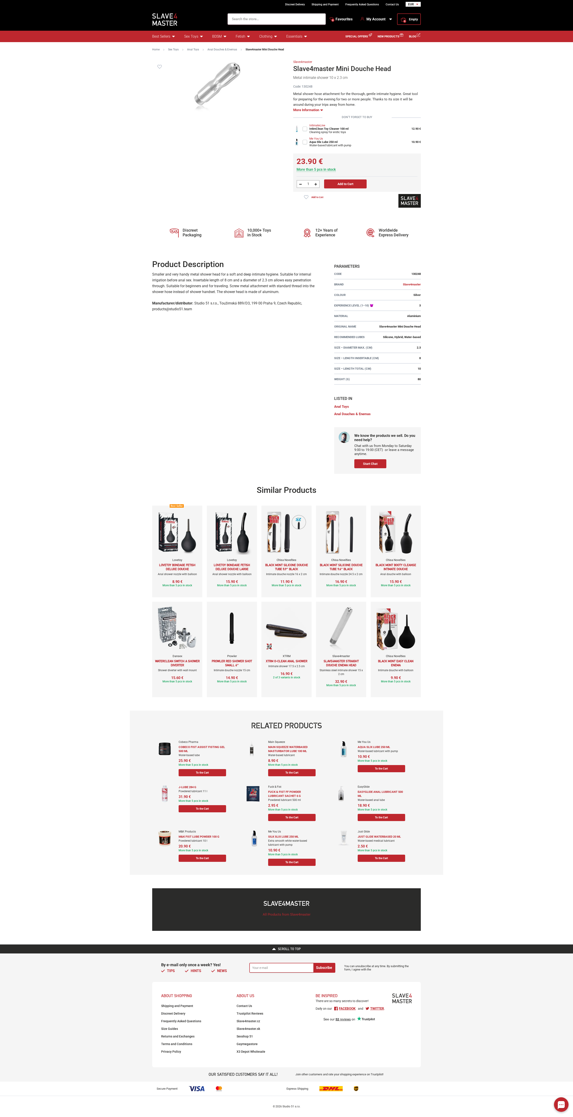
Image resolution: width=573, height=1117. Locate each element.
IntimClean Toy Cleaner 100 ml (329, 128)
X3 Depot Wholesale (251, 1051)
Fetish (240, 36)
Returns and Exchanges (178, 1036)
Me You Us (316, 138)
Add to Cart (345, 184)
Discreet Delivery (295, 4)
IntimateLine (317, 125)
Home (156, 49)
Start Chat (370, 464)
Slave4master (302, 62)
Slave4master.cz (248, 1021)
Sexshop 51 (245, 1036)
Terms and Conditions (176, 1044)
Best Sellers (161, 36)
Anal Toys (193, 49)
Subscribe (324, 968)
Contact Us (392, 4)
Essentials (294, 36)
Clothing (265, 36)
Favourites (342, 19)
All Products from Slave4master (286, 914)
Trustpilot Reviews (250, 1013)
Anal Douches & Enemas (222, 49)
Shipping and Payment (325, 4)
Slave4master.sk (248, 1029)
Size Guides (169, 1029)
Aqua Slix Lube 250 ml (323, 142)
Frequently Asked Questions (362, 4)
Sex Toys (191, 36)
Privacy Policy (171, 1051)
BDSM (217, 36)
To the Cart (202, 772)
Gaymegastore (247, 1044)
